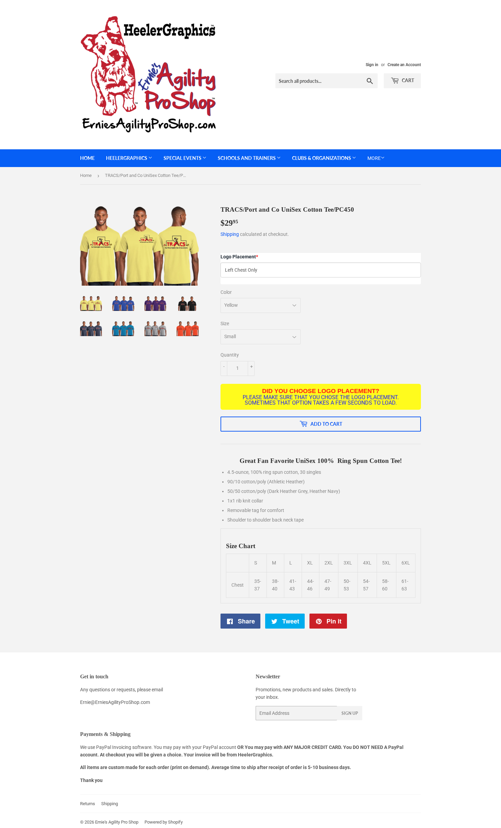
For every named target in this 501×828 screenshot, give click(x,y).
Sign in (372, 64)
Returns (87, 803)
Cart (407, 80)
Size (225, 323)
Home (87, 158)
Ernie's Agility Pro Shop (116, 822)
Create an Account (404, 64)
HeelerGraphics (127, 158)
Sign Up (349, 713)
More (374, 158)
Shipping (230, 234)
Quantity (230, 355)
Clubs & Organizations (322, 158)
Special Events (183, 158)
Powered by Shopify (164, 822)
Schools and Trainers (247, 158)
